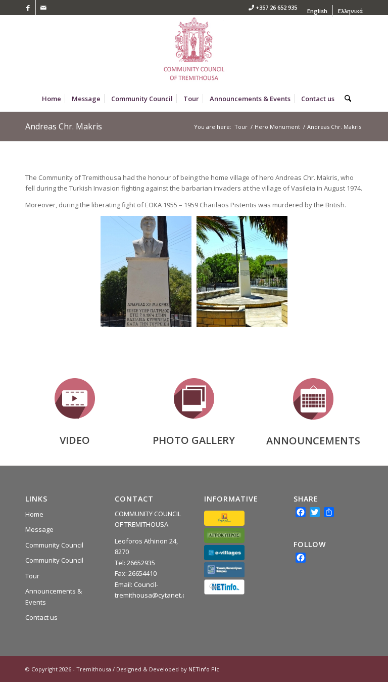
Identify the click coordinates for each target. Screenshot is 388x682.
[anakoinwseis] (313, 398)
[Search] (345, 98)
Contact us (41, 617)
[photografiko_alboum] (194, 398)
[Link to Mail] (43, 7)
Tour (32, 575)
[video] (75, 398)
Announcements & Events (53, 596)
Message (39, 529)
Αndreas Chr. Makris (63, 126)
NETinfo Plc (203, 669)
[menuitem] (317, 11)
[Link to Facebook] (28, 7)
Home (34, 514)
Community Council (54, 545)
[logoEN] (193, 50)
